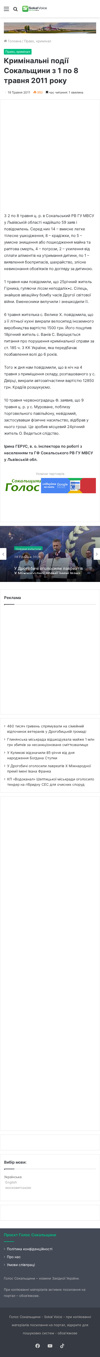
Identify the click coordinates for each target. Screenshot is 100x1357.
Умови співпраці (21, 1265)
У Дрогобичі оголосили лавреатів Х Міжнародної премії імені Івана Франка (48, 566)
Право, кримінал (37, 41)
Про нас (14, 1257)
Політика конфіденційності (29, 1249)
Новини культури (28, 547)
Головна (14, 41)
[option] (50, 554)
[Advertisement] (50, 153)
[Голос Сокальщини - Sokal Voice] (34, 9)
